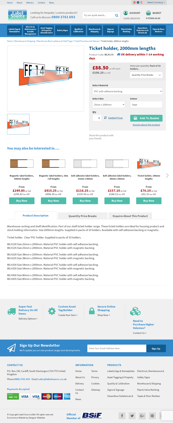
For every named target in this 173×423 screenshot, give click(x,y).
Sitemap (95, 389)
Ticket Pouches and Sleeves (86, 41)
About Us (80, 377)
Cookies (95, 383)
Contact (41, 2)
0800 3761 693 (63, 16)
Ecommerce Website (16, 417)
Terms (94, 371)
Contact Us (79, 391)
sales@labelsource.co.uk (52, 379)
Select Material (100, 85)
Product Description (35, 215)
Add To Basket (149, 118)
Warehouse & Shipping (25, 41)
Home (10, 2)
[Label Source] (17, 19)
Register (135, 18)
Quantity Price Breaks (142, 74)
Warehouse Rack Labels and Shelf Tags (54, 41)
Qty (94, 111)
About (19, 2)
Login (126, 18)
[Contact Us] (148, 311)
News (51, 2)
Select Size (98, 98)
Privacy (95, 377)
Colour (133, 98)
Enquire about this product (146, 124)
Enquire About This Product (130, 216)
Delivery (30, 2)
